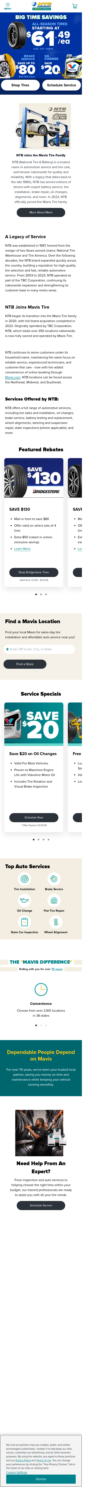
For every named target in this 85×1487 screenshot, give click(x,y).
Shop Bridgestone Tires (34, 572)
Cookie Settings (16, 1472)
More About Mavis (41, 212)
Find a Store (25, 664)
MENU (7, 8)
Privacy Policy (23, 1460)
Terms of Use (43, 1460)
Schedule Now (34, 817)
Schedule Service (41, 1205)
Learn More (22, 549)
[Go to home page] (42, 6)
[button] (36, 594)
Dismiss (41, 1479)
